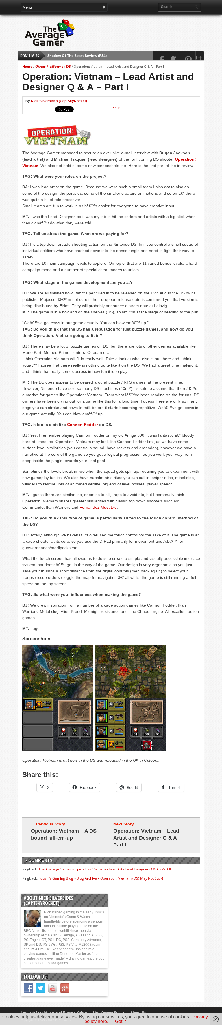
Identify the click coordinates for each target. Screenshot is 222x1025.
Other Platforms (49, 66)
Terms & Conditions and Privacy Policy (54, 1012)
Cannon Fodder (82, 424)
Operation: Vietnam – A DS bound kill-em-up (64, 834)
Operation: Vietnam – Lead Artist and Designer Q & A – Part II (147, 838)
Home (27, 66)
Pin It (115, 108)
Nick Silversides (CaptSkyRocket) (59, 101)
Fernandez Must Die (98, 507)
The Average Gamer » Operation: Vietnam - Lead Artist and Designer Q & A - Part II (104, 869)
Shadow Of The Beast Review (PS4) (77, 53)
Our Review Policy (108, 1012)
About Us (138, 1012)
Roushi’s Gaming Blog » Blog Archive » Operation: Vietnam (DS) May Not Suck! (100, 878)
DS (68, 66)
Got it (120, 1021)
